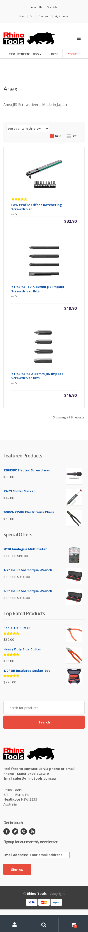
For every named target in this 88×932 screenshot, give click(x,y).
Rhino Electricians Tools (23, 53)
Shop (22, 16)
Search (44, 722)
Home (53, 53)
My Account (62, 16)
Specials (52, 7)
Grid (57, 136)
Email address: (16, 854)
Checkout (44, 16)
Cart (32, 16)
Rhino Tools (37, 893)
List (73, 136)
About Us (36, 7)
